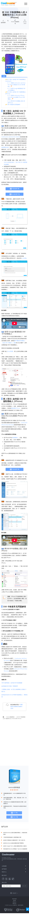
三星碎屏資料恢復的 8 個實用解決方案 (12, 837)
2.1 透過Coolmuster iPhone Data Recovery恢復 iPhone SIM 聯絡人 (16, 97)
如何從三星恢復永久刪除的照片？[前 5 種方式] (14, 840)
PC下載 (15, 812)
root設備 (23, 258)
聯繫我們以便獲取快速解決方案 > (16, 706)
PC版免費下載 (15, 188)
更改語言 (14, 893)
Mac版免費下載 (15, 194)
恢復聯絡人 (15, 437)
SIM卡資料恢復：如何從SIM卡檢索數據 (11, 683)
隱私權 (14, 900)
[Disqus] (15, 743)
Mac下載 (15, 817)
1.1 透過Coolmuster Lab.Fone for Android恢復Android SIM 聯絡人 (16, 84)
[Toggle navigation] (25, 4)
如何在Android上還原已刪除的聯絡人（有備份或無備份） (15, 833)
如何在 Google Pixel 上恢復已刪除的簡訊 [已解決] (15, 846)
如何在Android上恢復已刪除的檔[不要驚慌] (13, 843)
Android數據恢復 (15, 22)
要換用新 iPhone (15, 408)
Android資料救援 (14, 787)
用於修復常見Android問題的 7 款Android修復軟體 (15, 849)
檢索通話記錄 (5, 147)
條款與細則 (14, 898)
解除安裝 (14, 903)
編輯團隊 (3, 22)
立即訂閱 (23, 886)
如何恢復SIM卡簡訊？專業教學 (9, 686)
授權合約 (14, 902)
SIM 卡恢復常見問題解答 (13, 104)
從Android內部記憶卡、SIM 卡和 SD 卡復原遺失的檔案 (15, 162)
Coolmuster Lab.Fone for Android (10, 137)
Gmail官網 (10, 351)
